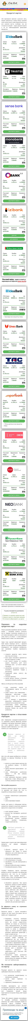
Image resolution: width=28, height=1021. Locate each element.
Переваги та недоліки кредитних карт (13, 615)
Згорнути (14, 612)
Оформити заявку (14, 62)
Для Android (14, 239)
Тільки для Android (14, 530)
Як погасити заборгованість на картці (13, 619)
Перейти (15, 1017)
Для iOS (14, 235)
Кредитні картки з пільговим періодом (13, 617)
